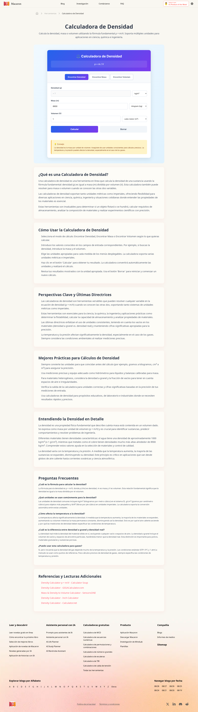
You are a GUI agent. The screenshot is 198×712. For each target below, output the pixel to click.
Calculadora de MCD (92, 632)
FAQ (122, 3)
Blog (63, 3)
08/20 (171, 690)
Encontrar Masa (99, 77)
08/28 (156, 686)
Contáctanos (104, 3)
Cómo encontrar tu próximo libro (23, 637)
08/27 (164, 686)
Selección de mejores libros (21, 642)
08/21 (164, 690)
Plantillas (124, 646)
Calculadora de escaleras (94, 656)
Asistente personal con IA (57, 637)
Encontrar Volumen (121, 77)
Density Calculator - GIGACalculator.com (62, 587)
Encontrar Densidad (76, 77)
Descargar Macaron (129, 637)
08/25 (179, 686)
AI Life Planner (52, 642)
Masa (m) (55, 101)
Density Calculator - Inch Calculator (60, 597)
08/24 (156, 690)
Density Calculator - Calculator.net (59, 602)
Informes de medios (166, 637)
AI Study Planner (53, 646)
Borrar (123, 129)
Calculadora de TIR (91, 661)
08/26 (171, 686)
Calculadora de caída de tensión (97, 665)
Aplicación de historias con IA (22, 655)
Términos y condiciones (109, 704)
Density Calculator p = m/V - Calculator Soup (64, 582)
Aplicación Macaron (128, 632)
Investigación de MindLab (131, 642)
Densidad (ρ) (56, 88)
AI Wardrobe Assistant (56, 651)
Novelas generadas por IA (20, 651)
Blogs (159, 632)
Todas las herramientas (93, 670)
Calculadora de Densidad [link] (73, 13)
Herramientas (50, 13)
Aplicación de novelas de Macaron (24, 646)
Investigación (82, 3)
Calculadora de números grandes (97, 652)
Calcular (74, 129)
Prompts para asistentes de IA (59, 632)
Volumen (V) (56, 113)
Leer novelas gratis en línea (21, 632)
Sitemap (162, 644)
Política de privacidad (86, 704)
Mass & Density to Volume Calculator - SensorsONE (68, 592)
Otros (113, 686)
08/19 (179, 690)
